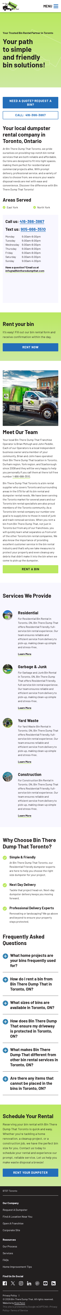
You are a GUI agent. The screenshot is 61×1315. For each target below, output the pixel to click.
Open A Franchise (13, 1223)
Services (8, 1253)
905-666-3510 (33, 229)
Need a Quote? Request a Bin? (30, 102)
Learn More (24, 653)
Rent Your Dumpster (30, 1172)
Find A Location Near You (17, 1216)
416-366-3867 (32, 221)
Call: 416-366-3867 (30, 115)
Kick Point (19, 1302)
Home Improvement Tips (17, 1266)
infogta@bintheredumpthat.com (24, 270)
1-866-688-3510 (21, 476)
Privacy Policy (10, 1295)
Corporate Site (11, 1230)
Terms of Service (19, 1310)
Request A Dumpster (15, 1209)
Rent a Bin (30, 569)
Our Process (10, 1246)
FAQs (6, 1259)
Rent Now (30, 347)
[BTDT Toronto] (22, 6)
